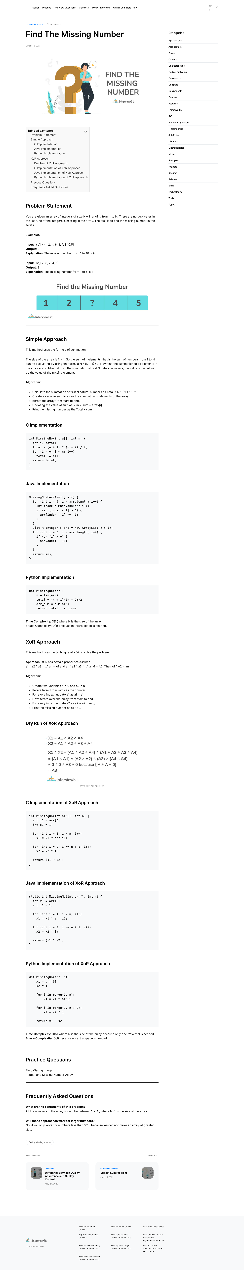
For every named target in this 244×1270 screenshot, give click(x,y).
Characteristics (176, 65)
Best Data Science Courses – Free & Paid (121, 1236)
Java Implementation (47, 148)
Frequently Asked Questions (49, 187)
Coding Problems (34, 24)
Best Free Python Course (87, 1228)
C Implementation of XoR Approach (57, 168)
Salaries (172, 179)
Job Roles (173, 135)
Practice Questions (43, 182)
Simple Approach (42, 139)
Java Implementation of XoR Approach (59, 172)
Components (175, 91)
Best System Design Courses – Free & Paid (121, 1247)
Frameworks (175, 110)
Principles (173, 160)
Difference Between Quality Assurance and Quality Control (62, 1176)
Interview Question (178, 122)
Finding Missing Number (40, 1142)
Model (171, 154)
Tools (171, 198)
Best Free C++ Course (121, 1226)
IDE (170, 116)
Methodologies (176, 147)
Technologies (175, 192)
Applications (175, 40)
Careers (172, 59)
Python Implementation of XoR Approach (61, 177)
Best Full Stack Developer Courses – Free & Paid (152, 1248)
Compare (49, 1168)
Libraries (173, 141)
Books (171, 53)
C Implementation (45, 144)
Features (173, 103)
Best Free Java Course (153, 1226)
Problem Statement (43, 134)
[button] (217, 7)
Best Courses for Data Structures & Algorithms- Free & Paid (154, 1237)
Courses (172, 97)
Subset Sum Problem (113, 1172)
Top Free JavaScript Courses (88, 1236)
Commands (174, 78)
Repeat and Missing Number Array (49, 1074)
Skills (171, 185)
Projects (172, 166)
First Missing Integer (40, 1070)
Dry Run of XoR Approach (51, 163)
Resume (172, 173)
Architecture (175, 46)
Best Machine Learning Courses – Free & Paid (89, 1247)
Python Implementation (49, 153)
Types (171, 204)
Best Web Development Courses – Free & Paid (89, 1258)
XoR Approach (40, 158)
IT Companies (175, 129)
